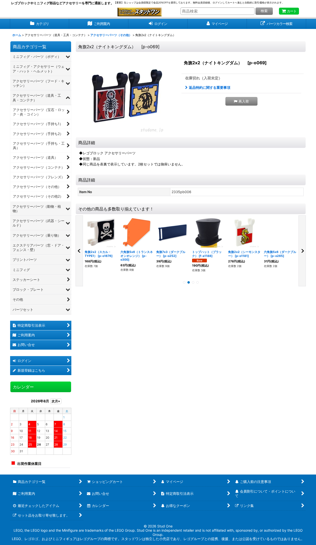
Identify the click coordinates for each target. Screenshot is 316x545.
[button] (241, 101)
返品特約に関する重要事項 (209, 87)
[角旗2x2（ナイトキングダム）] (127, 95)
